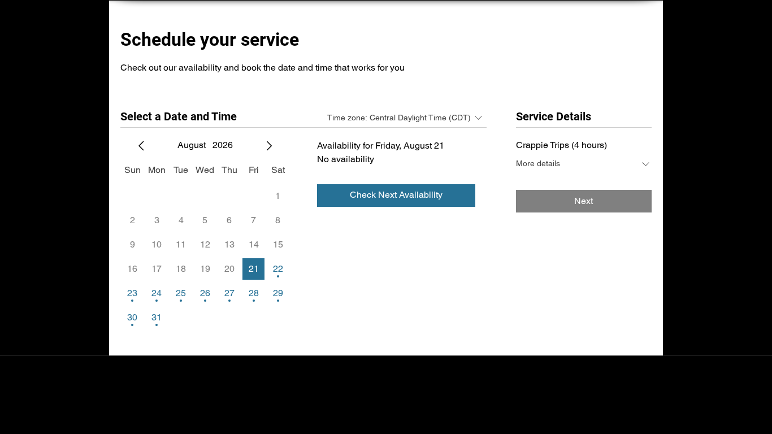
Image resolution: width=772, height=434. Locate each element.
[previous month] (141, 146)
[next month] (269, 146)
